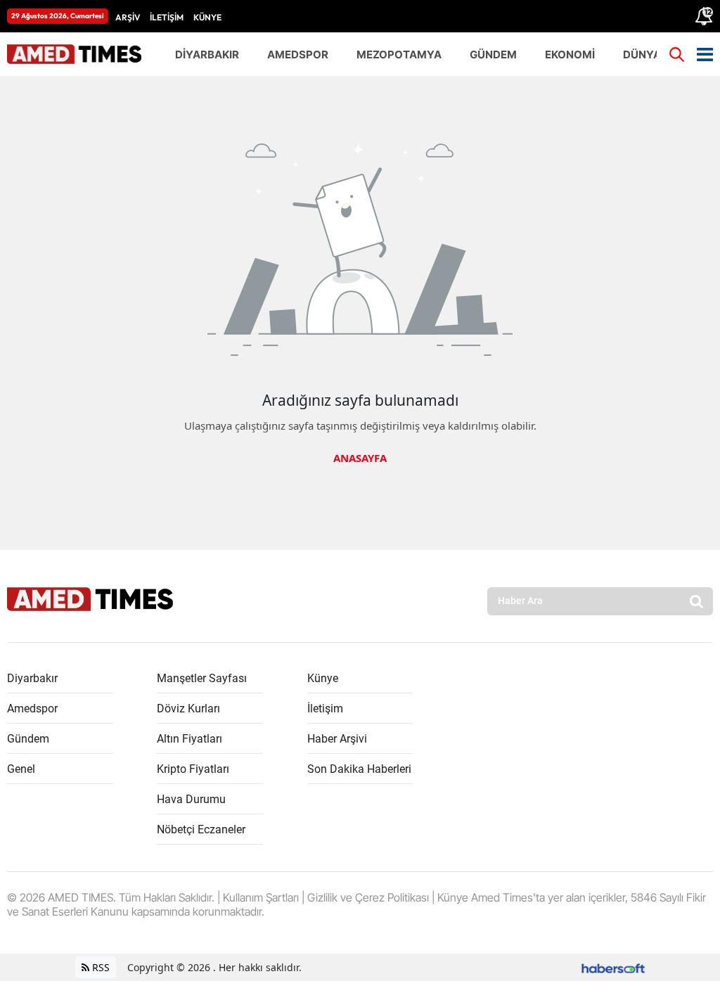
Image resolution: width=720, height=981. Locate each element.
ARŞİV (127, 17)
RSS (99, 967)
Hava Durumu (191, 799)
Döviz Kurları (188, 708)
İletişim (325, 708)
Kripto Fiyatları (193, 769)
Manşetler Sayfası (202, 678)
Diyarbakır (32, 678)
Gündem (28, 738)
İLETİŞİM (167, 17)
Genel (21, 769)
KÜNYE (207, 17)
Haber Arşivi (337, 738)
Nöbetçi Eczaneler (201, 829)
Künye (322, 678)
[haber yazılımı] (613, 967)
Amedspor (32, 708)
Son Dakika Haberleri (359, 769)
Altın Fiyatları (189, 738)
